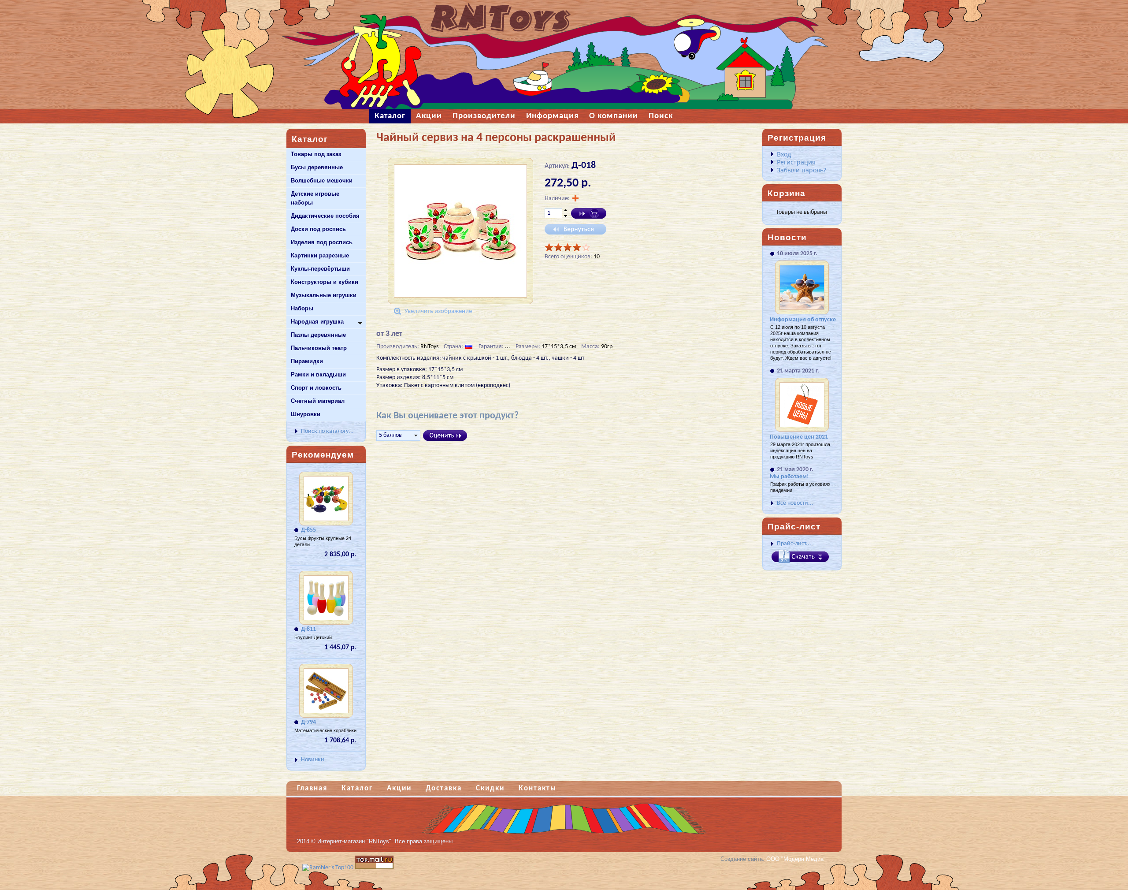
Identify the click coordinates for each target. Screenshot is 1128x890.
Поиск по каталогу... (327, 431)
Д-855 (308, 530)
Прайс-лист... (794, 543)
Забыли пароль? (801, 170)
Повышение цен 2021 (799, 437)
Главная (312, 788)
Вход (784, 154)
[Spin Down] (565, 216)
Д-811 (308, 629)
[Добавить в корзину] (588, 213)
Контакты (538, 788)
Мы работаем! (789, 476)
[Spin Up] (565, 210)
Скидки (490, 788)
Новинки (312, 759)
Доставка (444, 788)
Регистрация (796, 162)
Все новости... (795, 503)
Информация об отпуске (803, 320)
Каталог (357, 788)
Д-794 (308, 722)
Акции (399, 788)
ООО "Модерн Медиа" (796, 859)
